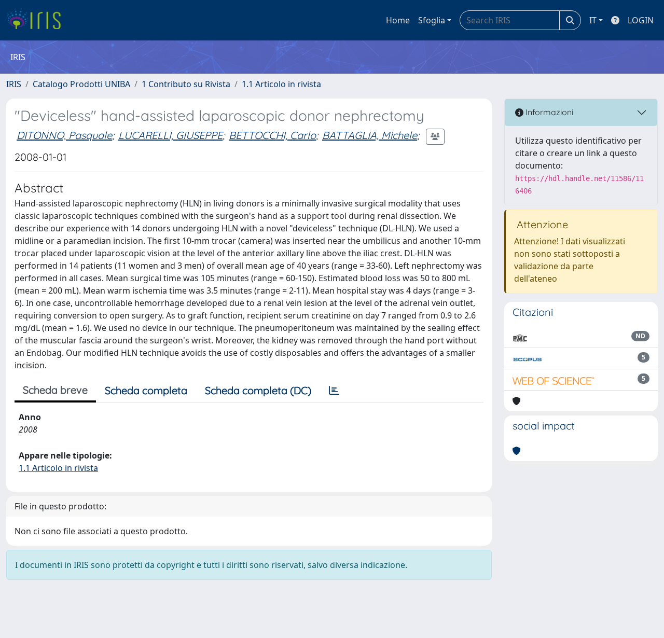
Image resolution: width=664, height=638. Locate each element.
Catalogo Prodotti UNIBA (81, 84)
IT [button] (593, 20)
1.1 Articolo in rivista (281, 84)
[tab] (334, 390)
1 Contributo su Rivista (186, 84)
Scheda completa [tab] (146, 390)
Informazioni (548, 112)
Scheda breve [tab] (55, 389)
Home (398, 20)
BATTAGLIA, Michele (369, 135)
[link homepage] (37, 20)
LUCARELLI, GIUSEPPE (170, 135)
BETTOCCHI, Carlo (272, 135)
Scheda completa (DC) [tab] (258, 390)
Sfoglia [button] (431, 20)
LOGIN (641, 20)
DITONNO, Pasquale (64, 135)
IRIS (13, 84)
